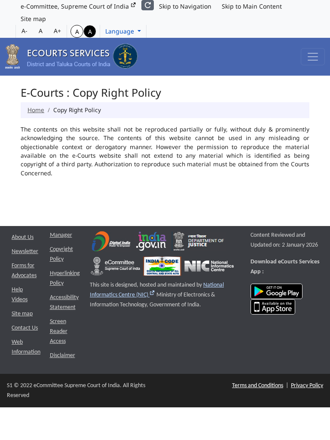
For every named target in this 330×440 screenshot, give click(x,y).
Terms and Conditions (257, 385)
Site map (33, 19)
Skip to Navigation (185, 6)
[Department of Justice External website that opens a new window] (198, 243)
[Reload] (147, 5)
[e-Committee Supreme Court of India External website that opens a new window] (115, 268)
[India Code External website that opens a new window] (162, 268)
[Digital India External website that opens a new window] (111, 243)
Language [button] (120, 31)
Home (36, 110)
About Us (23, 237)
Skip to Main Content (252, 6)
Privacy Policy (307, 385)
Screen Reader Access (58, 331)
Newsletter (25, 251)
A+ (57, 31)
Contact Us (25, 328)
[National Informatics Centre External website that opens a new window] (209, 268)
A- (24, 31)
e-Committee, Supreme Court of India (76, 6)
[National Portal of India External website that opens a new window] (152, 243)
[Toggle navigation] (313, 56)
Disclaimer (62, 355)
